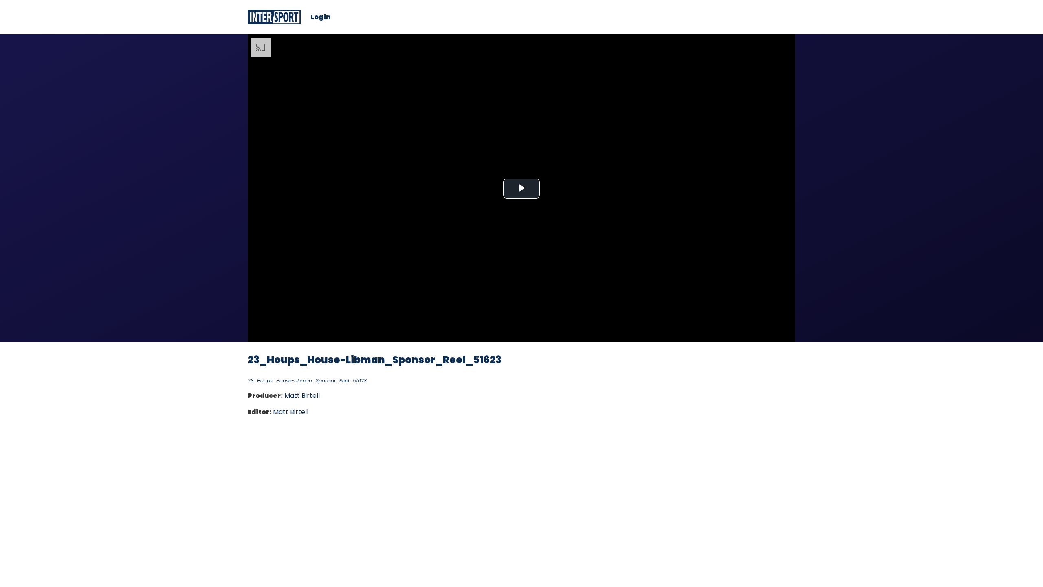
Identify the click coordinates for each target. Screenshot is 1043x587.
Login (320, 17)
